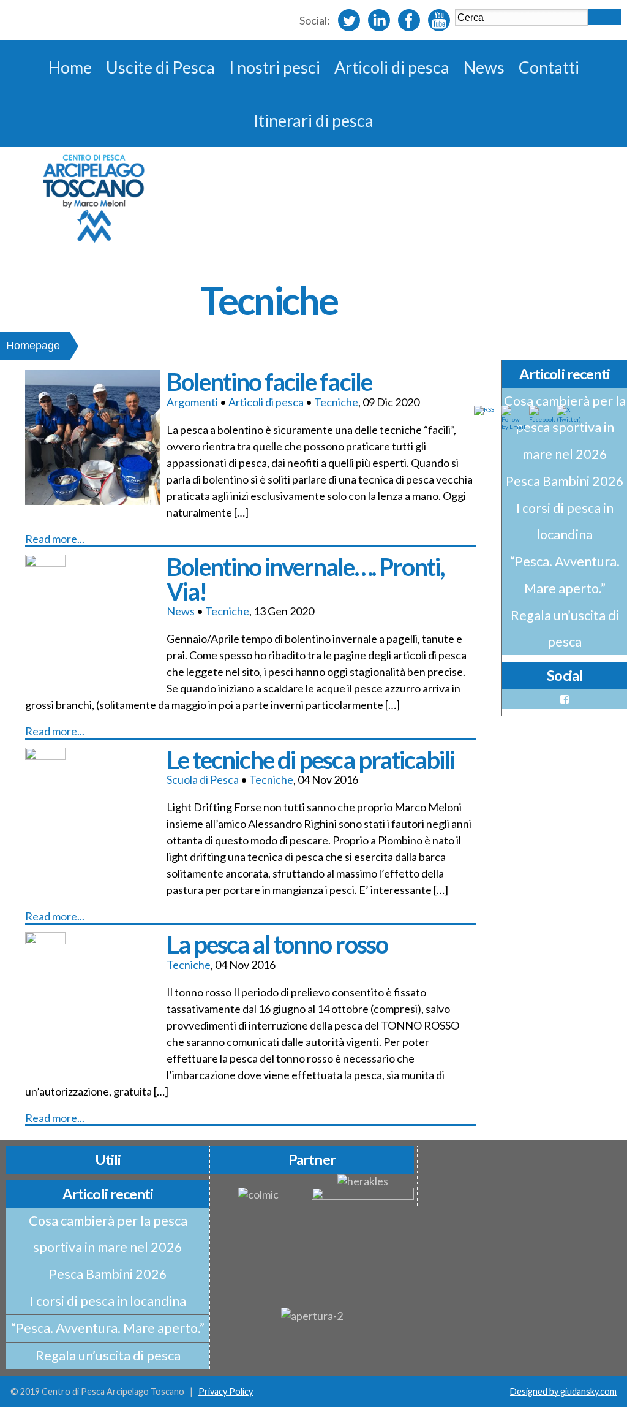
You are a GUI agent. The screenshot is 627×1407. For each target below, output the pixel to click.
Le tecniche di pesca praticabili (310, 759)
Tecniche (336, 402)
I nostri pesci (274, 67)
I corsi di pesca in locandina (565, 521)
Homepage (33, 345)
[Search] (604, 17)
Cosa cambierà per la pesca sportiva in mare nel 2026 (108, 1234)
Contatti (549, 67)
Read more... (54, 538)
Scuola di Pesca (203, 779)
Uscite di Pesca (160, 67)
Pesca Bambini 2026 (565, 481)
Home (70, 67)
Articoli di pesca (391, 67)
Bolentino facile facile (269, 381)
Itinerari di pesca (313, 120)
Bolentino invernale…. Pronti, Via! (305, 578)
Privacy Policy (225, 1391)
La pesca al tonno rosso (277, 944)
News (484, 67)
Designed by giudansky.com (563, 1391)
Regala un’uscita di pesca (565, 628)
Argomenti (192, 402)
